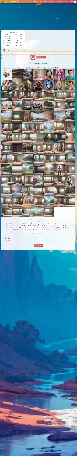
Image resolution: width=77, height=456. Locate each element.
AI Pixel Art (50, 228)
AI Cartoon (36, 226)
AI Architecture (18, 229)
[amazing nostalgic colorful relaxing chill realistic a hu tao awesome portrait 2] (49, 74)
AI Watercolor (22, 228)
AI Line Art (40, 228)
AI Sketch (32, 228)
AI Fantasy (17, 226)
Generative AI (66, 222)
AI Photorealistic (47, 226)
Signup (69, 1)
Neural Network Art (41, 222)
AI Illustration (28, 224)
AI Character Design (58, 229)
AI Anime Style (27, 226)
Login (65, 1)
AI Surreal (58, 226)
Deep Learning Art (54, 222)
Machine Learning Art (26, 222)
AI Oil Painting (12, 228)
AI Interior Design (31, 229)
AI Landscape (59, 224)
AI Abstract (68, 224)
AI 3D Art (58, 228)
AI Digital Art (39, 224)
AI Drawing (18, 224)
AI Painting (9, 224)
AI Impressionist (68, 226)
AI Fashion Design (44, 229)
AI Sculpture (67, 228)
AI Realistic (8, 226)
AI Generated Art (12, 222)
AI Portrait (49, 224)
